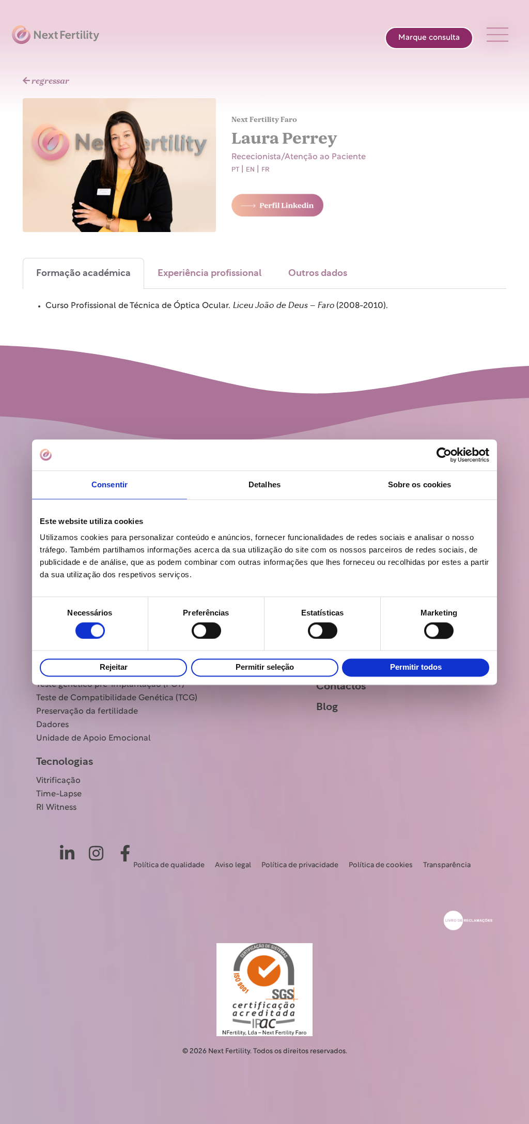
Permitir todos (416, 667)
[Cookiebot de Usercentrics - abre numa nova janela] (444, 455)
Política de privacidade (299, 865)
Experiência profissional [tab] (209, 273)
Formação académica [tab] (83, 273)
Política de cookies (381, 865)
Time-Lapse (59, 794)
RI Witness (56, 807)
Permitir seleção (265, 667)
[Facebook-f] (125, 853)
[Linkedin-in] (67, 853)
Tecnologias (64, 762)
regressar (49, 81)
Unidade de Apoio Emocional (93, 738)
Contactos (341, 686)
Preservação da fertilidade (87, 711)
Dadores (52, 725)
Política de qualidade (169, 865)
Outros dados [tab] (317, 273)
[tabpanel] (264, 308)
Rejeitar (114, 667)
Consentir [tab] (109, 484)
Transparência (447, 865)
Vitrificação (58, 780)
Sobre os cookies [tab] (420, 484)
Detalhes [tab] (264, 484)
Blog (327, 707)
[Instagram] (96, 853)
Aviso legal (233, 865)
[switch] (206, 630)
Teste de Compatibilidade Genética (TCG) (116, 698)
